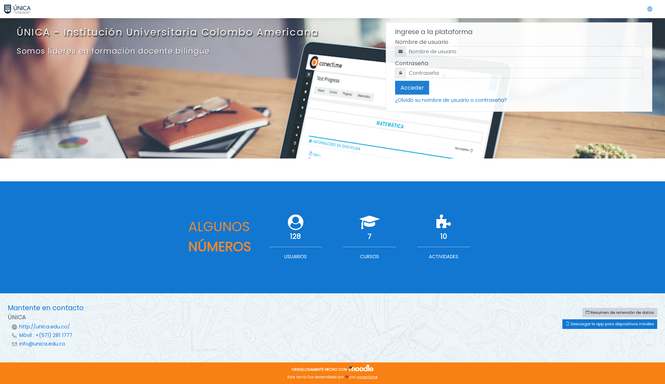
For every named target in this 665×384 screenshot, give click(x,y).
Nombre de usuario (421, 42)
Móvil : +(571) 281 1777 (45, 335)
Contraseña (411, 63)
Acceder (412, 87)
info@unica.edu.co (42, 343)
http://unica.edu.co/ (44, 326)
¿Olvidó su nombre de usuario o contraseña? (451, 100)
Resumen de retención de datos (622, 312)
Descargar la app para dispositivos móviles (612, 324)
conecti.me (367, 377)
